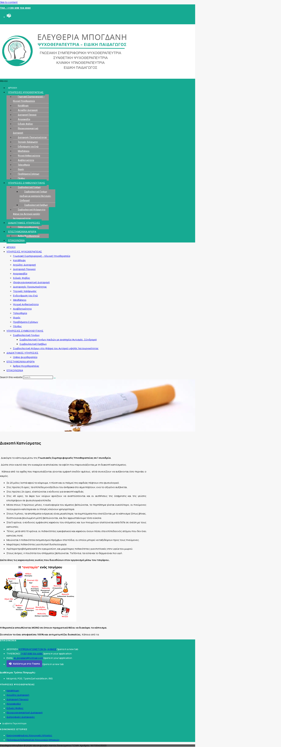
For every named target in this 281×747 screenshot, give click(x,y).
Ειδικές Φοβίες (25, 123)
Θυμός (21, 169)
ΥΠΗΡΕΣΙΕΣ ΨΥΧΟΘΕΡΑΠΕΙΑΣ (26, 92)
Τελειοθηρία (24, 164)
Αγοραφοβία (24, 119)
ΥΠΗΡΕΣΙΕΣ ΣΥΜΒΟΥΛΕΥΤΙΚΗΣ (26, 182)
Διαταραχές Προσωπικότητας (32, 137)
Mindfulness (23, 151)
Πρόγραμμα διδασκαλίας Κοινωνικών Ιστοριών (33, 739)
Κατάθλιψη (23, 105)
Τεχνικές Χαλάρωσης (28, 141)
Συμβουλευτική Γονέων (29, 187)
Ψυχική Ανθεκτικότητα (29, 155)
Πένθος (21, 178)
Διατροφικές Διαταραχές (21, 717)
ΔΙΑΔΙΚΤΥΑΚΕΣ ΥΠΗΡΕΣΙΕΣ (24, 222)
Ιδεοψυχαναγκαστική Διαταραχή (25, 130)
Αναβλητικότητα (26, 160)
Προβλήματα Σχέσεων (28, 173)
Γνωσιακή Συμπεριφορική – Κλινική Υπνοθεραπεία (29, 99)
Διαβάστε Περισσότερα (14, 723)
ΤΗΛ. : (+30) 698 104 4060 (15, 7)
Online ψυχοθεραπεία (28, 227)
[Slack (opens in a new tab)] (9, 16)
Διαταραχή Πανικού (27, 114)
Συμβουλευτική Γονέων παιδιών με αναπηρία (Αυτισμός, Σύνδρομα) (35, 196)
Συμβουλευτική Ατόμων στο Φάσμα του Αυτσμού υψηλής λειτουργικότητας (29, 214)
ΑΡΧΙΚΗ (12, 87)
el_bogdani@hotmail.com (28, 658)
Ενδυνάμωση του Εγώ (28, 146)
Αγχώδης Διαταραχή (28, 110)
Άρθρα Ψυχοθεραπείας (29, 235)
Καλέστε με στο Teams (26, 663)
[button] (97, 81)
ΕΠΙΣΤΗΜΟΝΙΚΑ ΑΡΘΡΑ (22, 231)
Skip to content (9, 2)
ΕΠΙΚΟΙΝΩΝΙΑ (16, 240)
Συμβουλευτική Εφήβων (36, 205)
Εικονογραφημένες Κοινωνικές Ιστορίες (29, 735)
